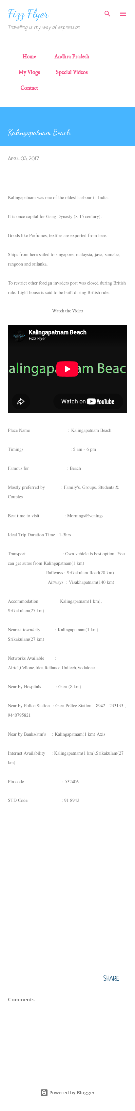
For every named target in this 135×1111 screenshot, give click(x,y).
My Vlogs (29, 72)
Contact (29, 88)
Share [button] (111, 979)
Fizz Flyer (28, 14)
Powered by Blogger (71, 1092)
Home (29, 57)
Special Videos (72, 72)
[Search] (107, 12)
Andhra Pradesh (71, 57)
